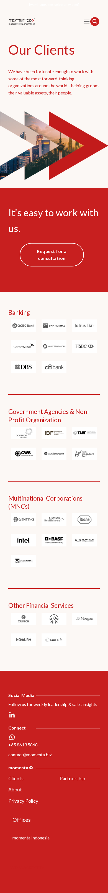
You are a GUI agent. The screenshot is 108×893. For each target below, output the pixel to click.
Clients (16, 778)
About (15, 789)
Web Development (26, 867)
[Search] (94, 21)
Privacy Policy (23, 801)
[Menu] (86, 21)
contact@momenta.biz (30, 754)
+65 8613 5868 (23, 744)
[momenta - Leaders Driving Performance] (41, 21)
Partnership (72, 778)
